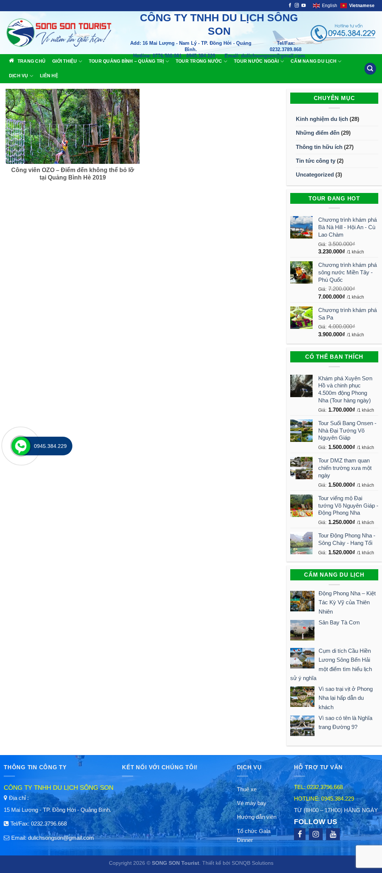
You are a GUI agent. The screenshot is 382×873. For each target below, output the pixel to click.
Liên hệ (49, 75)
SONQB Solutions (252, 863)
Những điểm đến (317, 133)
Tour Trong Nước (199, 61)
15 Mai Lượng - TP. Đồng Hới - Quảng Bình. (57, 810)
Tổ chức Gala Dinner (253, 835)
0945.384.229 (337, 798)
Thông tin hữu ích (319, 147)
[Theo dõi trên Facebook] (290, 5)
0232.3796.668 (49, 823)
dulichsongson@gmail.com (61, 838)
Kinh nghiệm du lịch (322, 119)
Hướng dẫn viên (256, 817)
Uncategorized (315, 174)
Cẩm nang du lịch (313, 61)
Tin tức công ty (315, 161)
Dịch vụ (18, 75)
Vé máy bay (251, 803)
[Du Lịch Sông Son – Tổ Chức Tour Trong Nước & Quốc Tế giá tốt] (67, 32)
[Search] (370, 68)
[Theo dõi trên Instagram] (297, 5)
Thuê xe (247, 789)
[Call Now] (21, 446)
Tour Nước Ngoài (256, 61)
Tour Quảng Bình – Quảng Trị (126, 61)
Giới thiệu (64, 61)
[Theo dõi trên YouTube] (303, 5)
